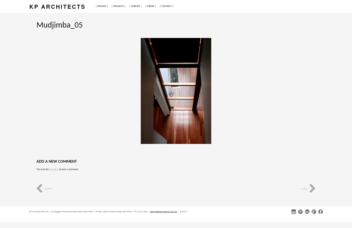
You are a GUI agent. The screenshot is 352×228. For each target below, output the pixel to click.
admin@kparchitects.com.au (163, 212)
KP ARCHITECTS (57, 6)
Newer (48, 189)
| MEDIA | (150, 6)
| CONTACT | (167, 6)
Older (304, 189)
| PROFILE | (102, 6)
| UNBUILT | (135, 6)
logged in (53, 169)
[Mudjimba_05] (176, 91)
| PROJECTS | (118, 6)
